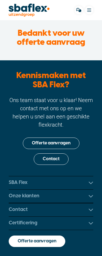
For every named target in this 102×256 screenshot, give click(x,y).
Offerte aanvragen (51, 143)
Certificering (23, 223)
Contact (51, 159)
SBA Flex (18, 182)
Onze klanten (24, 196)
